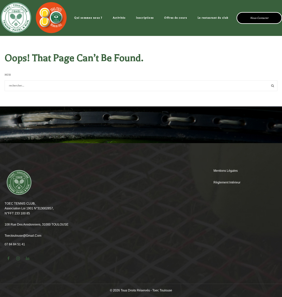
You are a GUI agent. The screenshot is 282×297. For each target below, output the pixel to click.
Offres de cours (175, 17)
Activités (119, 17)
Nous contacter (259, 18)
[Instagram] (18, 258)
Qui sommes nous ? (88, 17)
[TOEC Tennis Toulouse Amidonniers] (33, 18)
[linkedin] (27, 258)
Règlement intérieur (227, 182)
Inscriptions (145, 17)
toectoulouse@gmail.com (23, 235)
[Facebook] (8, 258)
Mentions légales (226, 170)
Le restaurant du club (213, 17)
